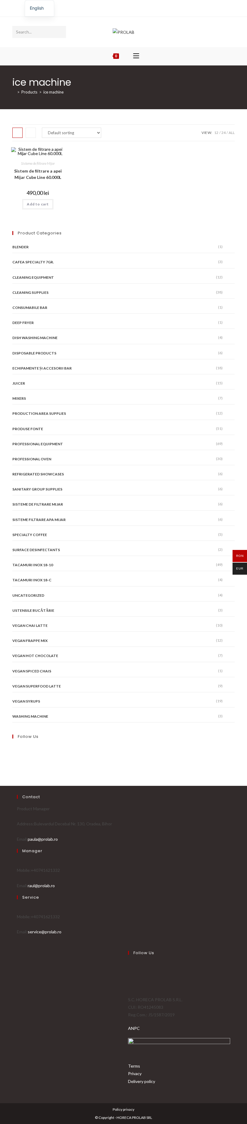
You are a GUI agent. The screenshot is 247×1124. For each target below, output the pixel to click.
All (232, 132)
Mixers (19, 398)
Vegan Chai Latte (30, 625)
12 (216, 132)
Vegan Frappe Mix (30, 640)
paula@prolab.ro (43, 839)
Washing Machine (30, 716)
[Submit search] (60, 32)
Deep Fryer (23, 322)
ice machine (53, 92)
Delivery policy (141, 1081)
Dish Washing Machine (35, 337)
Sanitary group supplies (37, 489)
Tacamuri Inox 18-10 (32, 565)
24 (223, 132)
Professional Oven (31, 459)
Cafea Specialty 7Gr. (33, 262)
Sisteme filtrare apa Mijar (39, 519)
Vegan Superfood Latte (36, 686)
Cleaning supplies (30, 292)
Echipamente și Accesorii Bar (42, 368)
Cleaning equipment (33, 277)
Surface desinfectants (36, 550)
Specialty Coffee (29, 534)
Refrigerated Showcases (38, 474)
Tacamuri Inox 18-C (32, 580)
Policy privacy (123, 1109)
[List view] (31, 133)
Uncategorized (28, 595)
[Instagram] (126, 7)
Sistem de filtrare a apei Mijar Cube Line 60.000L (38, 174)
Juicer (18, 383)
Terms (134, 1065)
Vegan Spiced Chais (31, 671)
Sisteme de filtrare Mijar (38, 163)
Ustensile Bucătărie (33, 610)
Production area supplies (39, 413)
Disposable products (34, 353)
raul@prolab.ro (41, 885)
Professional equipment (37, 444)
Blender (20, 247)
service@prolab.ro (44, 931)
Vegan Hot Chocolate (35, 655)
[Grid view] (17, 133)
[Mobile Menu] (136, 56)
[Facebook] (120, 7)
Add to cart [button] (38, 204)
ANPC (134, 1028)
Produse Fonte (27, 429)
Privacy (135, 1073)
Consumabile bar (29, 307)
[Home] (13, 92)
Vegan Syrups (26, 701)
